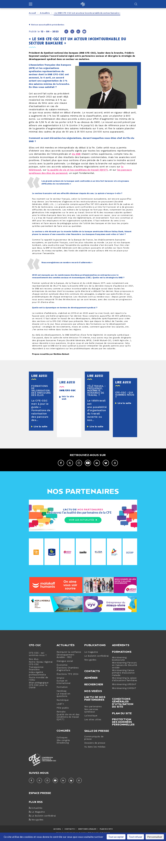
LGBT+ (60, 704)
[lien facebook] (61, 463)
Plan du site (122, 713)
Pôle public (63, 708)
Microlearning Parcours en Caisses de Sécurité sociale (124, 665)
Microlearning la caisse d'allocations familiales (124, 679)
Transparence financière (36, 668)
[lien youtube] (88, 463)
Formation (62, 687)
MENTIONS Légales (87, 829)
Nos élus (33, 659)
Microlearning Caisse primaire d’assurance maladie (123, 673)
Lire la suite (40, 427)
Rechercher (93, 684)
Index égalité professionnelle (37, 673)
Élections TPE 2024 (67, 674)
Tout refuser (135, 836)
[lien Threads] (115, 463)
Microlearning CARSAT (124, 688)
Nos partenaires (93, 706)
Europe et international (64, 682)
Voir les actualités (81, 520)
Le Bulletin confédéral (96, 656)
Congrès (63, 730)
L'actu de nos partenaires (94, 698)
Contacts (92, 671)
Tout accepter (116, 836)
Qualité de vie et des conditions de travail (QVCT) (68, 717)
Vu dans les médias (94, 747)
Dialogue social (65, 661)
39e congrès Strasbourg (63, 741)
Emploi (60, 678)
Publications (95, 645)
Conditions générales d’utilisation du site (122, 703)
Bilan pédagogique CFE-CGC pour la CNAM (39, 685)
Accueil (32, 13)
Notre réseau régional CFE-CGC (41, 663)
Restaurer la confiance (69, 652)
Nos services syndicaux (91, 710)
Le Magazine (38, 812)
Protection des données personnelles (123, 722)
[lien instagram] (79, 463)
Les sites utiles (92, 719)
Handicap (61, 691)
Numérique (63, 700)
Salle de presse (96, 730)
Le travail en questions (63, 695)
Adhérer (91, 677)
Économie (62, 665)
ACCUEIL (57, 829)
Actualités (45, 13)
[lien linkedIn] (97, 463)
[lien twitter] (70, 463)
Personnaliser (154, 836)
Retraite (61, 712)
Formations (121, 651)
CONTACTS (70, 829)
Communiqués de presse (94, 737)
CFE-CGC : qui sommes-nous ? (38, 654)
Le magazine (91, 652)
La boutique (90, 716)
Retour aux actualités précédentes (47, 24)
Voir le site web (68, 397)
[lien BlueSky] (106, 463)
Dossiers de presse (94, 743)
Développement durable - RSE (65, 656)
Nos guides (90, 660)
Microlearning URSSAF (124, 684)
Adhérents (120, 645)
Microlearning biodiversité (119, 658)
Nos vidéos (93, 691)
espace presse (40, 792)
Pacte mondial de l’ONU (38, 678)
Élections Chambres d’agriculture (68, 669)
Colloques (62, 737)
